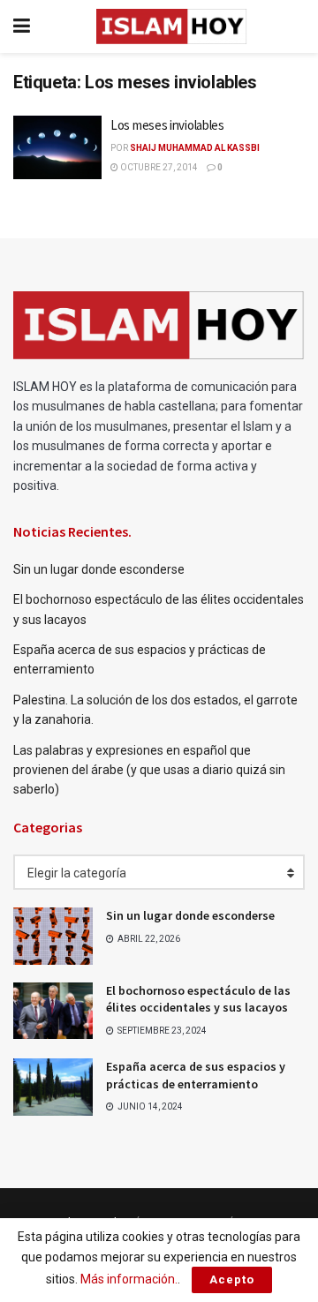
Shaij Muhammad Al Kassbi (195, 148)
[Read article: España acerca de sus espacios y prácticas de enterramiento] (53, 1086)
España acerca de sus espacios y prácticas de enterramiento (195, 1075)
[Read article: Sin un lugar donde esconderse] (53, 935)
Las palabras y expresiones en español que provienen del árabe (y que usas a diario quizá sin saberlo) (149, 770)
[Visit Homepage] (171, 26)
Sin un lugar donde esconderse (99, 569)
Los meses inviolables (167, 125)
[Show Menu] (21, 26)
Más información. (129, 1279)
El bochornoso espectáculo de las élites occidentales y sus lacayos (198, 999)
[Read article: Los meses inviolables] (57, 147)
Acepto (231, 1279)
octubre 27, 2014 (158, 167)
